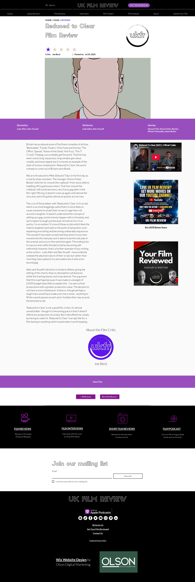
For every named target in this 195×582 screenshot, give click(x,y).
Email (55, 471)
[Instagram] (106, 518)
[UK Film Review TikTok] (85, 518)
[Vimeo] (111, 518)
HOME (48, 20)
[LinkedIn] (116, 518)
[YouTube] (101, 518)
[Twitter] (96, 518)
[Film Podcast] (80, 518)
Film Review (61, 36)
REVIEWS (65, 20)
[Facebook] (90, 518)
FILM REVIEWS (22, 428)
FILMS (56, 20)
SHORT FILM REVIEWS (122, 428)
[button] (156, 12)
